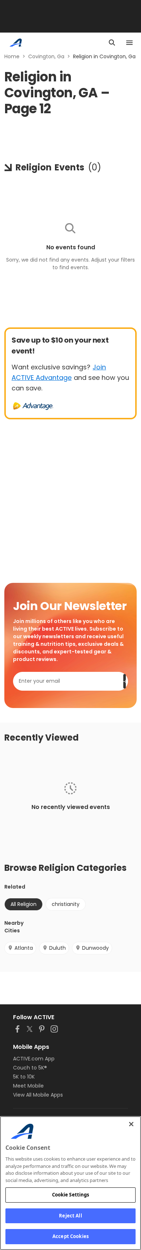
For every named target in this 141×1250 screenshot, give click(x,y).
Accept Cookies (70, 1236)
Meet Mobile (28, 1085)
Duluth (57, 948)
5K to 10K (24, 1076)
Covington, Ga (46, 56)
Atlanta (23, 948)
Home (12, 56)
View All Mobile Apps (38, 1094)
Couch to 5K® (30, 1067)
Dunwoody (95, 948)
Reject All (70, 1215)
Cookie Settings (70, 1194)
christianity (66, 904)
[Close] (131, 1124)
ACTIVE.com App (34, 1058)
